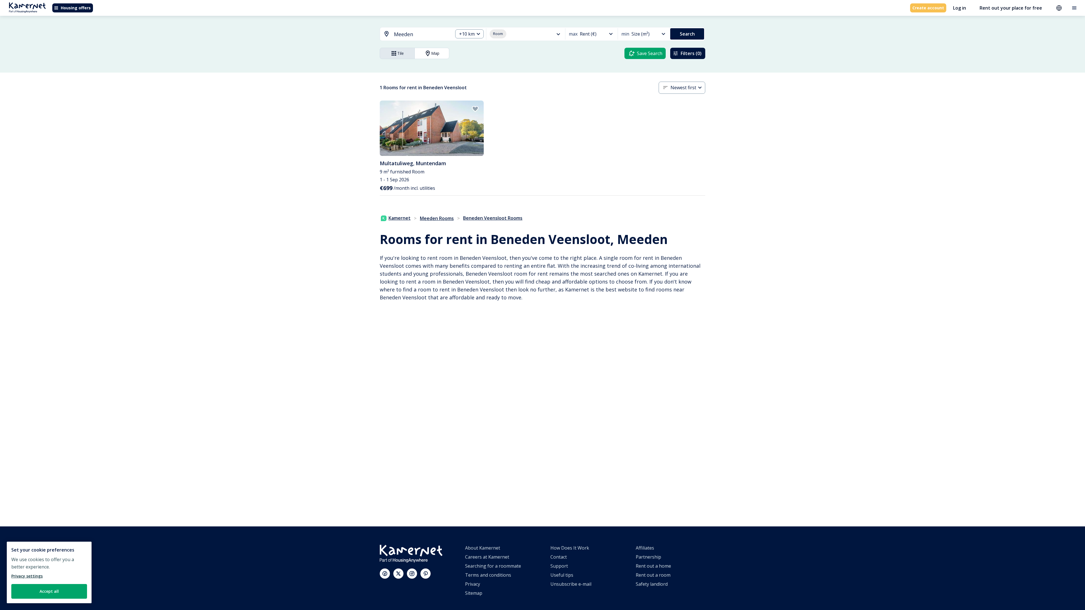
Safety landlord (652, 584)
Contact (558, 557)
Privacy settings (27, 576)
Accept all (49, 591)
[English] (1059, 8)
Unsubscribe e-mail (570, 584)
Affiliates (645, 548)
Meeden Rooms (437, 218)
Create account (928, 7)
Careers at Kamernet (487, 557)
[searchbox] (421, 34)
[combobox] (413, 34)
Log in (959, 8)
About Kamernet (482, 548)
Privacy (472, 584)
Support (559, 566)
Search (687, 34)
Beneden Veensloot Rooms (492, 218)
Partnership (648, 557)
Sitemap (473, 593)
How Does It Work (569, 548)
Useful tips (561, 575)
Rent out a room (653, 575)
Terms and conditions (488, 575)
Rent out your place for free (1011, 8)
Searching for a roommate (493, 566)
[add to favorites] (475, 109)
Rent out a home (653, 566)
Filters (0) (691, 53)
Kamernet (400, 218)
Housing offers (76, 7)
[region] (49, 572)
